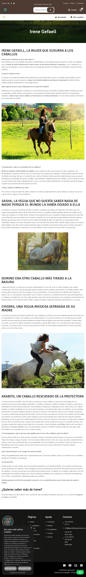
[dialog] (18, 550)
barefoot (21, 427)
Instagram (79, 495)
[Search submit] (50, 9)
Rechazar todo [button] (24, 568)
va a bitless (61, 424)
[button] (80, 572)
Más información (15, 564)
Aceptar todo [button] (10, 568)
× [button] (31, 528)
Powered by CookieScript (18, 572)
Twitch (6, 497)
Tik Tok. (14, 497)
